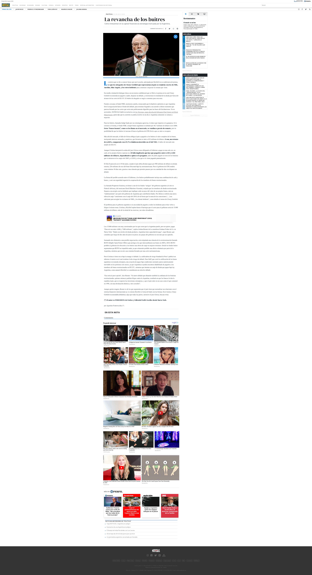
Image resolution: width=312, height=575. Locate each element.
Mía (184, 560)
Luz (179, 560)
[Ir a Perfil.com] (307, 1)
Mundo (37, 5)
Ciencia (51, 5)
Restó (71, 5)
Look (174, 560)
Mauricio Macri (67, 9)
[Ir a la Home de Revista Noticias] (5, 5)
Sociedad (23, 5)
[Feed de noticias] (310, 10)
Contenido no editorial (104, 5)
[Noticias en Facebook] (302, 10)
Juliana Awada (81, 9)
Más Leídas (187, 34)
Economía (30, 5)
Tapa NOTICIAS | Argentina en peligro (118, 524)
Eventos (65, 5)
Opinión (57, 5)
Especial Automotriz (87, 5)
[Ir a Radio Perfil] (298, 1)
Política (15, 5)
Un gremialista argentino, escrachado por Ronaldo (122, 537)
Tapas (76, 5)
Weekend (151, 560)
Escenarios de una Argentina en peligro (119, 527)
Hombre (145, 560)
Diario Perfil (116, 560)
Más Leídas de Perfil (190, 75)
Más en (107, 492)
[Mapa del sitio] (163, 555)
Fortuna (138, 560)
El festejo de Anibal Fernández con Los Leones (121, 530)
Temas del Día (7, 9)
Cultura (44, 5)
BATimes (196, 560)
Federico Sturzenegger (35, 9)
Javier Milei (20, 9)
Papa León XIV (53, 9)
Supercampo (167, 560)
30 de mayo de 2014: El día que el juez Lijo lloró (121, 534)
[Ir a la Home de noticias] (156, 550)
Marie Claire (130, 560)
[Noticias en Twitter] (306, 10)
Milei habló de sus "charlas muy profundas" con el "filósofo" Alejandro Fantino (132, 219)
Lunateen (189, 560)
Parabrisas (159, 560)
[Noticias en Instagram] (298, 10)
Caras (123, 560)
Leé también (118, 216)
